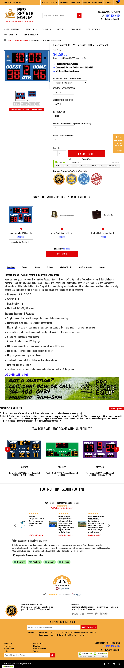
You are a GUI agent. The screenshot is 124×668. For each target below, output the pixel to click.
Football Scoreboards (21, 40)
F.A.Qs (6, 651)
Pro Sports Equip (14, 664)
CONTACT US (54, 2)
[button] (15, 525)
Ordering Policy (8, 643)
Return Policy (37, 646)
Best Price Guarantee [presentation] (85, 267)
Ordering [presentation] (50, 267)
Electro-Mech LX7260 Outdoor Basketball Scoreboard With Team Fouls (24, 474)
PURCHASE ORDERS (75, 2)
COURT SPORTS (9, 34)
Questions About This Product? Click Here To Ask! (27, 109)
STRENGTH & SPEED (29, 34)
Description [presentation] (11, 267)
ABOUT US (45, 2)
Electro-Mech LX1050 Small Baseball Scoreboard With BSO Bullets (100, 474)
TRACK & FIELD (76, 29)
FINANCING (86, 2)
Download (23, 374)
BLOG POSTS (108, 2)
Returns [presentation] (37, 267)
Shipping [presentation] (25, 267)
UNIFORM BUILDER (97, 2)
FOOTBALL (45, 29)
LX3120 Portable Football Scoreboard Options (67, 78)
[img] (62, 505)
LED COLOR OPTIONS (59, 112)
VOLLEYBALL (60, 29)
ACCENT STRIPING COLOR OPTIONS (63, 100)
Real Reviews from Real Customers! (62, 508)
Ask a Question (117, 408)
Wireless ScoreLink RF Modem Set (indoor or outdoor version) (72, 123)
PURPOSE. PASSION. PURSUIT (12, 2)
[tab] (11, 267)
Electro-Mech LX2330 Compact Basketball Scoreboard (62, 474)
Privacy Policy (8, 646)
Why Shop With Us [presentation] (65, 267)
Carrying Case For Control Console (63, 135)
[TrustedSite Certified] (85, 655)
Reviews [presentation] (102, 267)
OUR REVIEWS (64, 2)
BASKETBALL (30, 29)
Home (9, 40)
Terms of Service (9, 648)
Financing (36, 651)
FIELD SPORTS (93, 29)
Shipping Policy (37, 643)
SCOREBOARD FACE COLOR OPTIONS (64, 88)
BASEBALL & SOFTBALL (11, 29)
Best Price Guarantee (39, 648)
